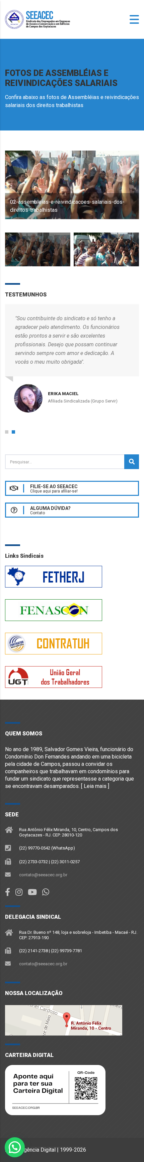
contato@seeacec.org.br (43, 874)
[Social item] (7, 892)
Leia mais (95, 786)
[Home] (38, 19)
